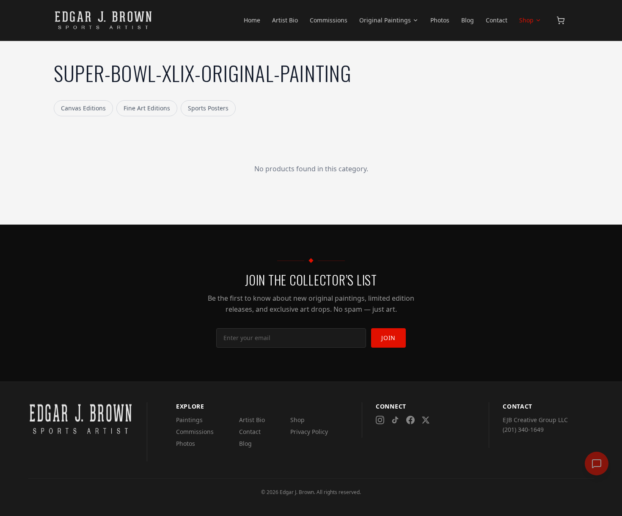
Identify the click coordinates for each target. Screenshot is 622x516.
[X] (425, 420)
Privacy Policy (309, 432)
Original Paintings (385, 20)
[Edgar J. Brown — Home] (103, 20)
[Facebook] (410, 420)
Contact (496, 20)
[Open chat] (596, 463)
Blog (467, 20)
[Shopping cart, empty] (560, 20)
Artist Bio (285, 20)
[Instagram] (380, 420)
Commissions (328, 20)
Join (388, 338)
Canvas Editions (83, 108)
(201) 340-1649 (523, 429)
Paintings (189, 420)
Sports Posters (208, 108)
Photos (439, 20)
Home (252, 20)
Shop (526, 20)
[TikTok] (395, 420)
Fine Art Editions (147, 108)
